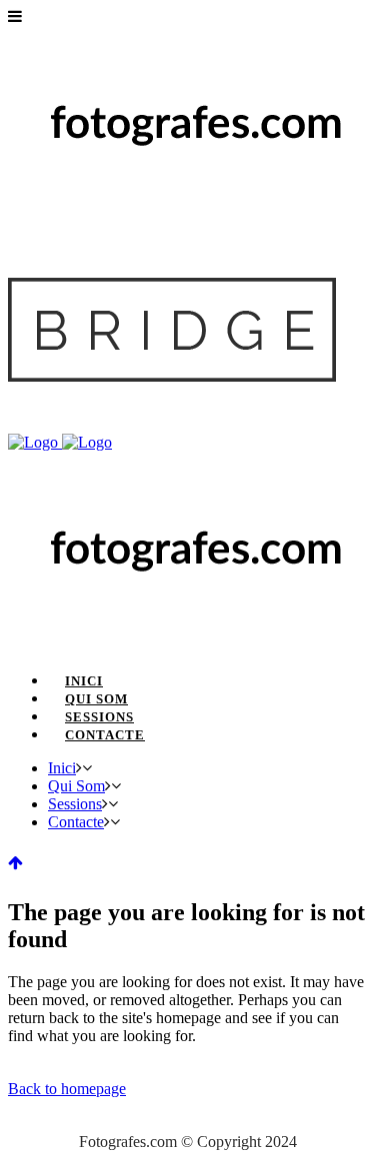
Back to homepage (67, 1088)
